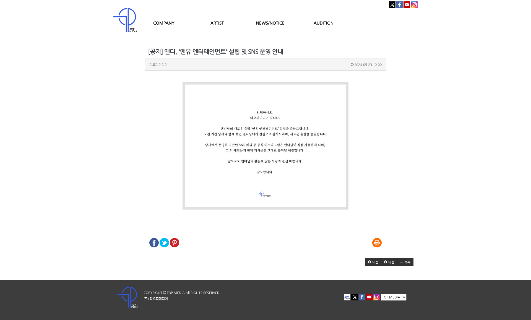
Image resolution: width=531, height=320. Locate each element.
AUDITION (324, 22)
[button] (373, 262)
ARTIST (217, 22)
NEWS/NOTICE (270, 22)
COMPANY (164, 22)
